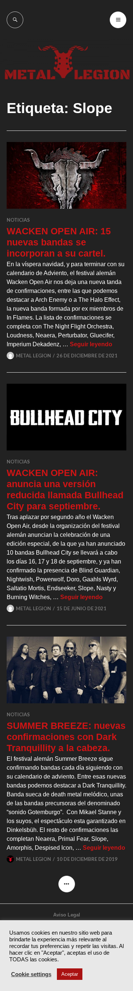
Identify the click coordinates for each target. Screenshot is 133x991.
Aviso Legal (66, 915)
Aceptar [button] (69, 974)
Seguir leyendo (91, 344)
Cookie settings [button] (31, 974)
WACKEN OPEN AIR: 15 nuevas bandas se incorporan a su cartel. (59, 242)
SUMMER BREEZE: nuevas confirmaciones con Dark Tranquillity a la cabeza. (66, 736)
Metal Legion (33, 356)
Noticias (18, 220)
